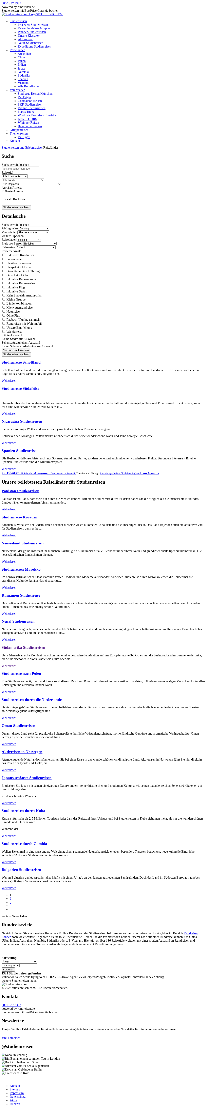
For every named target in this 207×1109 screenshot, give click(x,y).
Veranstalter (17, 90)
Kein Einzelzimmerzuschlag (24, 295)
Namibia (23, 72)
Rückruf (15, 1104)
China (21, 57)
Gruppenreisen (19, 130)
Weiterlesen (9, 380)
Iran (144, 473)
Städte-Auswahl (12, 335)
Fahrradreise (14, 259)
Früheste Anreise (12, 191)
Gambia (153, 473)
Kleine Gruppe (15, 299)
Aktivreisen (25, 39)
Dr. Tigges (24, 97)
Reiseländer (17, 50)
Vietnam (23, 82)
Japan (21, 68)
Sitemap (15, 1089)
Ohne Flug (13, 315)
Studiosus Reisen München (35, 93)
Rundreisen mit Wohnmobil (24, 323)
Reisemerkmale (11, 251)
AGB (13, 1100)
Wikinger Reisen (28, 122)
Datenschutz (17, 1096)
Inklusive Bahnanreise (20, 283)
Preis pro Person (12, 243)
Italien (22, 61)
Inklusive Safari (16, 291)
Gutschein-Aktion (17, 275)
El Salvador (27, 473)
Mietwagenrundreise (19, 307)
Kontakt (15, 140)
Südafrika (24, 75)
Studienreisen (18, 21)
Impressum (17, 1093)
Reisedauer (9, 239)
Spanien (23, 79)
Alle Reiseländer (28, 86)
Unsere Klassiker (29, 35)
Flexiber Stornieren (18, 263)
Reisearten (8, 247)
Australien (24, 53)
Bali (4, 473)
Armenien (42, 473)
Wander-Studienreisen (32, 32)
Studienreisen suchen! (16, 207)
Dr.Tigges (24, 137)
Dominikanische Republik (63, 473)
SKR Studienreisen (30, 104)
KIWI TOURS (27, 119)
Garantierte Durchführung (23, 271)
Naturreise (13, 311)
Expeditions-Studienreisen (34, 46)
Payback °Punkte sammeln (23, 319)
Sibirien (126, 473)
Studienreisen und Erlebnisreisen (22, 147)
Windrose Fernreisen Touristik (37, 115)
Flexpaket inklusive (18, 267)
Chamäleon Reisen (30, 101)
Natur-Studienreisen (30, 43)
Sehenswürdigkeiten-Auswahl (21, 342)
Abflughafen (10, 228)
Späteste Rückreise (14, 199)
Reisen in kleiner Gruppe (34, 28)
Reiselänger (106, 473)
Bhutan (14, 473)
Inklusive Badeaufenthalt (22, 279)
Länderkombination (19, 303)
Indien (22, 64)
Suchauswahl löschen (15, 164)
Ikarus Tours (26, 111)
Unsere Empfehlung (19, 327)
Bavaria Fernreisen (30, 126)
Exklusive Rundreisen (20, 255)
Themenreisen (19, 133)
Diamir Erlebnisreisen (31, 108)
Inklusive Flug (15, 287)
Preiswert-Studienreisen (33, 24)
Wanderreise (14, 331)
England (136, 473)
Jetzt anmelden (11, 1038)
